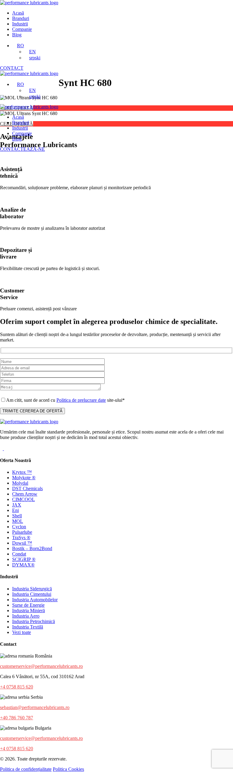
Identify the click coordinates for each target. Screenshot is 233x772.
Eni (15, 510)
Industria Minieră (28, 610)
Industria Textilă (27, 626)
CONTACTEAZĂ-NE (22, 149)
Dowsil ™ (22, 543)
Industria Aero (25, 616)
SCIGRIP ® (23, 559)
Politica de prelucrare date (81, 400)
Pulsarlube (22, 532)
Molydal (20, 483)
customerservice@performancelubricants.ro (41, 666)
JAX (16, 504)
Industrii (20, 23)
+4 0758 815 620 (16, 686)
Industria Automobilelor (35, 599)
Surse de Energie (28, 605)
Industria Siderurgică (32, 588)
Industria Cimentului (31, 594)
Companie (22, 29)
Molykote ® (23, 477)
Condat (19, 553)
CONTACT (11, 68)
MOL (17, 521)
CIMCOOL (23, 499)
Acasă (18, 12)
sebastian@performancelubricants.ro (34, 707)
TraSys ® (21, 537)
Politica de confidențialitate (26, 769)
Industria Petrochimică (33, 621)
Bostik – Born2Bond (32, 548)
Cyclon (19, 526)
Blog (17, 34)
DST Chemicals (27, 488)
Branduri (20, 18)
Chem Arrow (24, 494)
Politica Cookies (68, 769)
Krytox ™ (22, 472)
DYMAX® (23, 564)
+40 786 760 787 (16, 717)
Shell (17, 515)
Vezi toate (21, 632)
